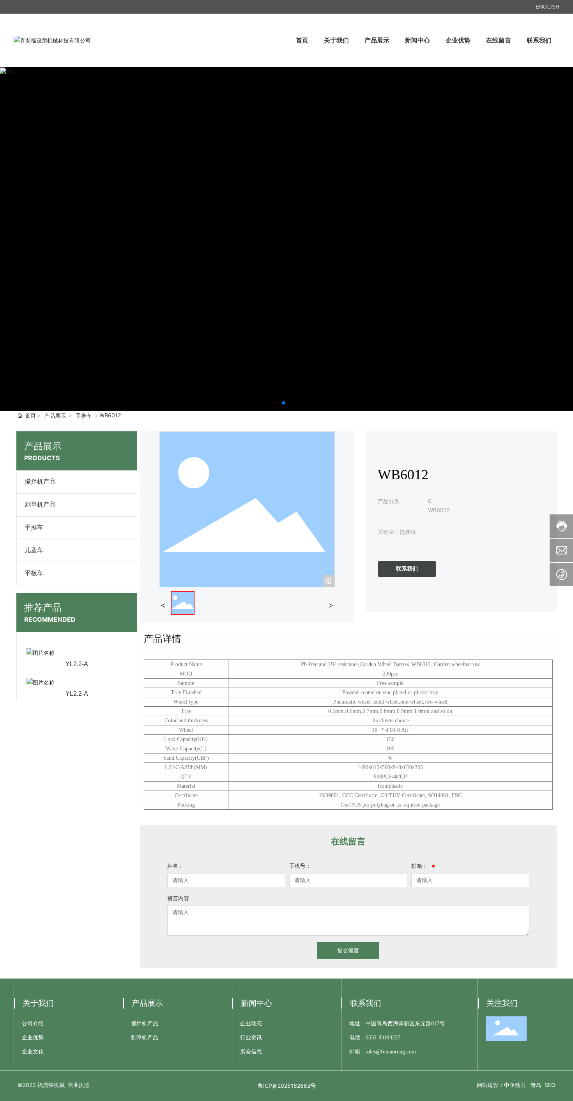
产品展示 (55, 415)
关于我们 (38, 1003)
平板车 (34, 573)
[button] (283, 402)
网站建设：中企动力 (501, 1084)
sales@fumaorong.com (391, 1052)
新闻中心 (256, 1003)
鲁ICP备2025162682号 (287, 1085)
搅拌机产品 (40, 481)
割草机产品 (40, 504)
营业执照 (79, 1084)
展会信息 (251, 1052)
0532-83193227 (383, 1038)
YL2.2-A (76, 664)
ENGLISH (547, 7)
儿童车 (34, 550)
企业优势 (33, 1038)
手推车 (84, 415)
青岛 (536, 1084)
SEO (550, 1084)
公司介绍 (33, 1024)
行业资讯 (251, 1038)
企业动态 (251, 1024)
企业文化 (33, 1052)
